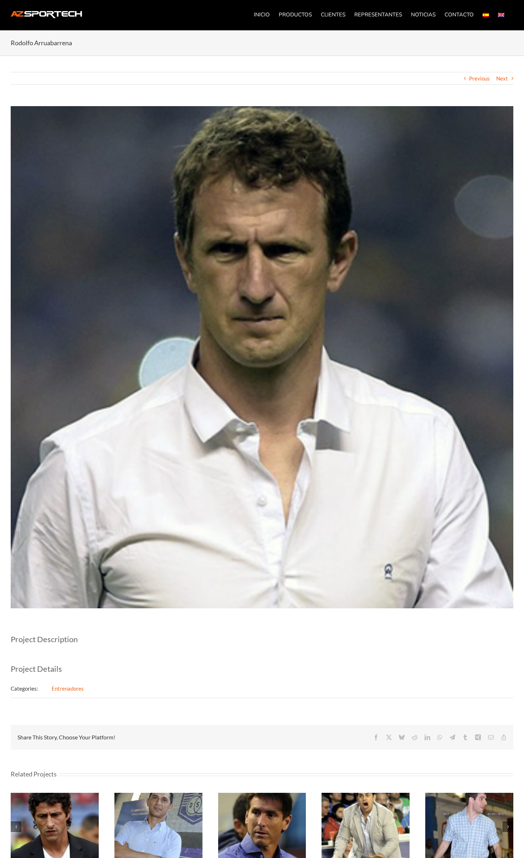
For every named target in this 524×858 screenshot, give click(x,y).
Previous (479, 78)
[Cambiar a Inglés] (501, 15)
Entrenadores (68, 688)
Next (502, 78)
